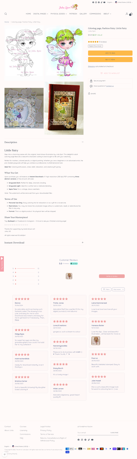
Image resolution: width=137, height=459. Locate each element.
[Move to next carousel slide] (131, 414)
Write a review (111, 276)
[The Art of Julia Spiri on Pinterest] (99, 2)
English (109, 2)
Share (93, 94)
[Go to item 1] (69, 276)
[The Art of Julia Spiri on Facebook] (93, 2)
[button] (93, 42)
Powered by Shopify (10, 454)
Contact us (110, 86)
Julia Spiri (92, 31)
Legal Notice (45, 426)
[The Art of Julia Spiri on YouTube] (104, 2)
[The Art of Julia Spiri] (68, 7)
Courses (23, 426)
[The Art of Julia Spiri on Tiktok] (102, 2)
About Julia (8, 430)
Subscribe (114, 432)
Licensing (23, 430)
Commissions (25, 434)
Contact (7, 426)
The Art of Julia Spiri (22, 449)
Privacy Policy (45, 430)
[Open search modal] (6, 14)
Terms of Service (47, 434)
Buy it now (110, 59)
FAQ (21, 438)
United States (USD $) (124, 2)
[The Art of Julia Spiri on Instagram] (96, 2)
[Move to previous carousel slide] (126, 414)
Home (6, 22)
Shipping (91, 66)
